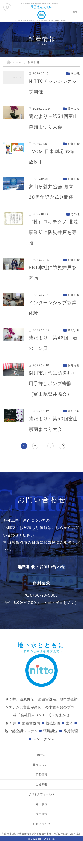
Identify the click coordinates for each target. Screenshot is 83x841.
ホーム (41, 754)
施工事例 (41, 804)
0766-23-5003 (44, 595)
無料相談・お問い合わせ (41, 566)
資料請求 (41, 583)
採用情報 (41, 814)
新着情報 (41, 774)
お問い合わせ (41, 824)
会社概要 (41, 784)
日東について (41, 764)
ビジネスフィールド (41, 794)
